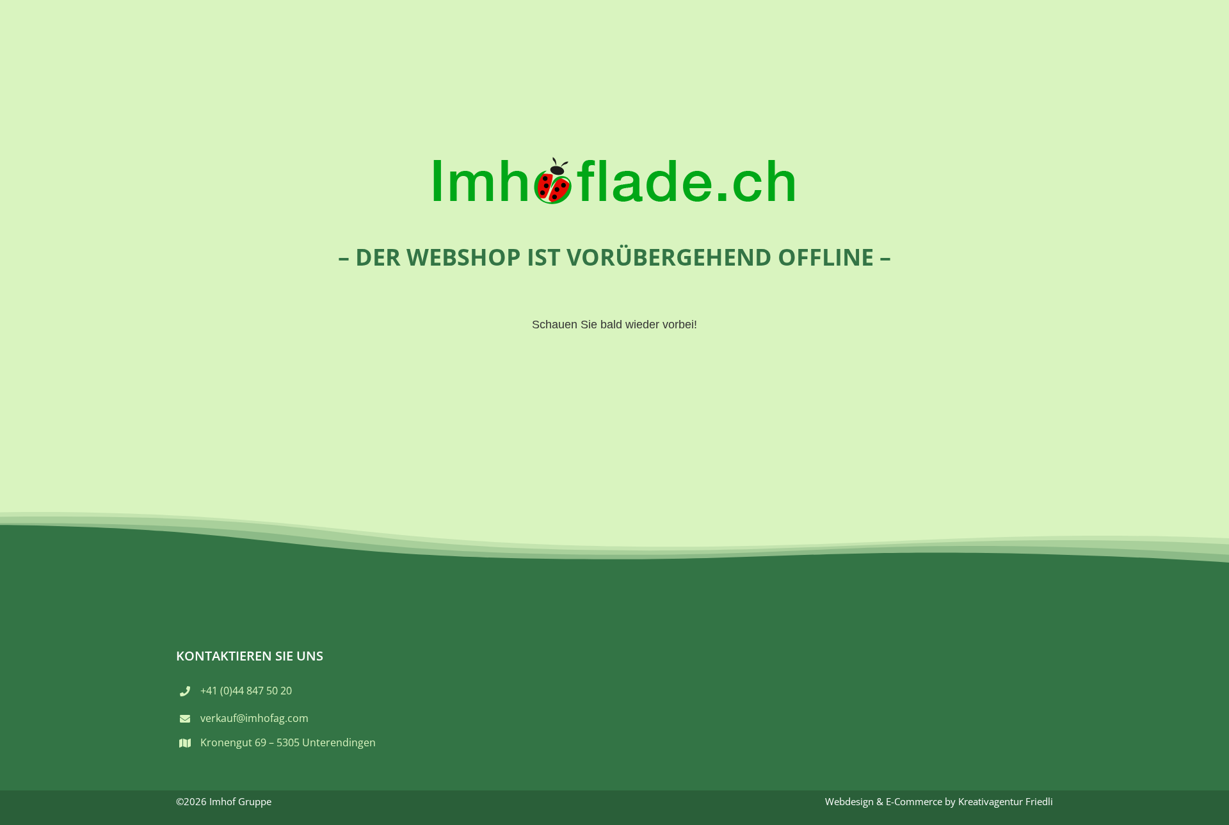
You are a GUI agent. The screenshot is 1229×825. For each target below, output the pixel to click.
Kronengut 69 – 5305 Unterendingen (288, 742)
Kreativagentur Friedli (1005, 801)
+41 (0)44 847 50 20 (246, 691)
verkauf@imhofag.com (254, 718)
